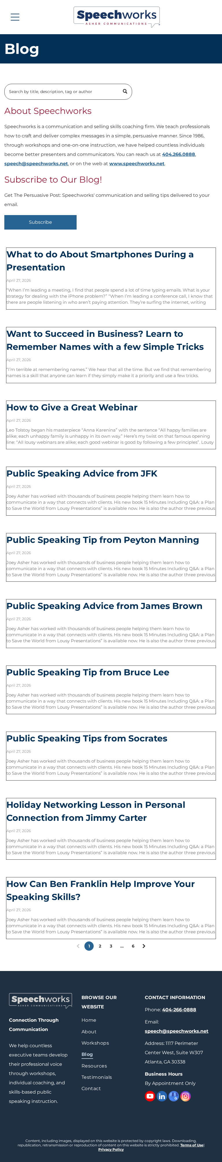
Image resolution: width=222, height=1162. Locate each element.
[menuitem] (111, 1020)
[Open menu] (15, 17)
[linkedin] (162, 1097)
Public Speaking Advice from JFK (81, 473)
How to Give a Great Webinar (72, 407)
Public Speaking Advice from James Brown (104, 606)
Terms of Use (192, 1145)
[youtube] (150, 1097)
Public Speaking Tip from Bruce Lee (87, 672)
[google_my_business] (174, 1097)
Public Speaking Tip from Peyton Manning (102, 539)
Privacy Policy (111, 1149)
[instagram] (185, 1097)
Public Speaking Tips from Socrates (86, 738)
